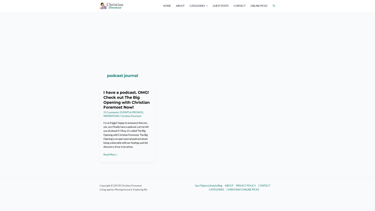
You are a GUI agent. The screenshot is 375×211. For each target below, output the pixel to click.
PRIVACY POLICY (246, 185)
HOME (167, 5)
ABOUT (180, 5)
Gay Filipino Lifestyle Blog (208, 185)
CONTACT (239, 5)
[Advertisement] (187, 33)
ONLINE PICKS (258, 5)
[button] (206, 6)
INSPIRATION (111, 116)
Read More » (110, 154)
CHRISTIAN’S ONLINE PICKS (243, 189)
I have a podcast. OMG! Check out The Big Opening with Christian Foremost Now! (126, 100)
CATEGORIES (197, 5)
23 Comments (111, 112)
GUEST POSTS (221, 5)
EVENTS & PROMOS (131, 112)
